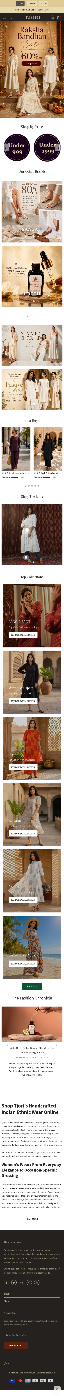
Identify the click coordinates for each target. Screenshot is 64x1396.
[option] (32, 69)
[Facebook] (6, 1282)
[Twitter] (14, 1282)
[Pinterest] (29, 1282)
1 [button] (29, 115)
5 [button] (38, 486)
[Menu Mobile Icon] (3, 17)
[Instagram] (21, 1282)
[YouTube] (36, 1282)
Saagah (31, 3)
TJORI (20, 3)
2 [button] (32, 115)
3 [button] (35, 115)
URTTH (44, 3)
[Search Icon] (12, 17)
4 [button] (35, 486)
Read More (32, 1219)
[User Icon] (53, 17)
